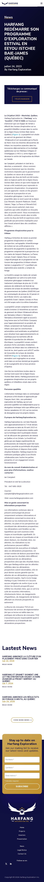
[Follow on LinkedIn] (11, 864)
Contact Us (22, 854)
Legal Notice (22, 850)
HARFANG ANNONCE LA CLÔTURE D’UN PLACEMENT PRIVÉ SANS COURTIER (21, 657)
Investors (22, 835)
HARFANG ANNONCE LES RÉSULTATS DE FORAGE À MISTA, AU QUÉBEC (20, 698)
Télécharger (22, 99)
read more (7, 664)
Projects (22, 831)
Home (22, 827)
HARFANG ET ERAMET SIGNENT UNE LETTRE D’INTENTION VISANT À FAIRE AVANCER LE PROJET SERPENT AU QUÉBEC (21, 678)
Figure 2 (15, 356)
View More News (21, 720)
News (22, 846)
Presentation (22, 839)
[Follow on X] (6, 864)
